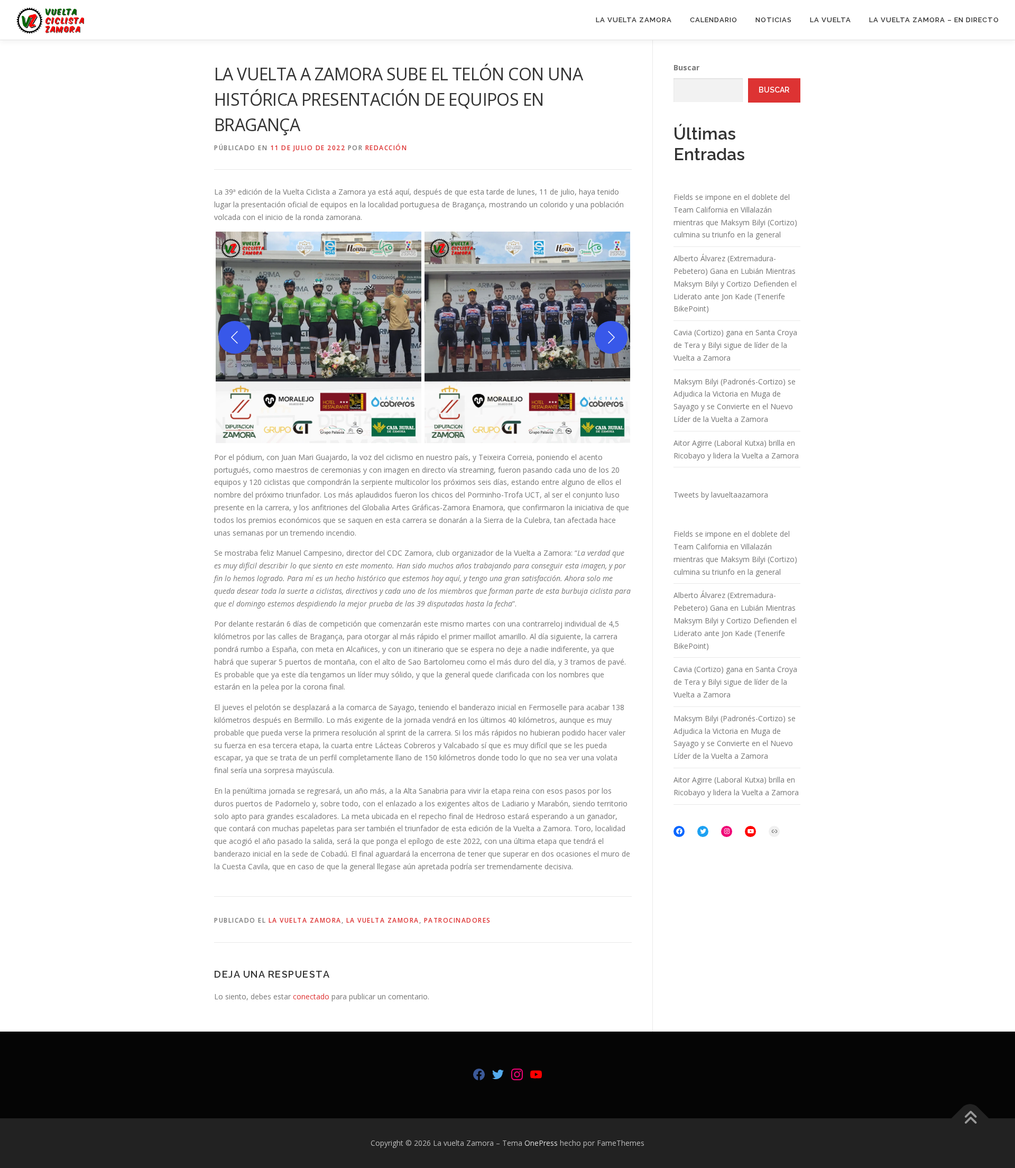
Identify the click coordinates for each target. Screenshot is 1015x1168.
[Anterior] (234, 337)
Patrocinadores (457, 920)
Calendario (713, 20)
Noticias (773, 20)
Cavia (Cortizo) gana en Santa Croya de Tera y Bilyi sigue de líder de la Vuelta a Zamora (735, 345)
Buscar (686, 67)
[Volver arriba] (970, 1118)
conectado (311, 996)
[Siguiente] (611, 337)
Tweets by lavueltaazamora (720, 495)
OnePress (541, 1143)
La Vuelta (830, 20)
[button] (318, 337)
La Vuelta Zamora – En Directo (934, 20)
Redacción (386, 147)
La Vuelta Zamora (634, 20)
